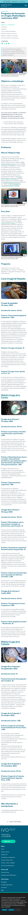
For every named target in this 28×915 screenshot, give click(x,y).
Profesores (4, 27)
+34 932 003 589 (6, 836)
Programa (4, 29)
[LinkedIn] (6, 43)
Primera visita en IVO (7, 860)
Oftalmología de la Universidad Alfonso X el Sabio (11, 184)
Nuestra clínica (5, 872)
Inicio (2, 849)
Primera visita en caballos (8, 863)
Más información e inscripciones (10, 38)
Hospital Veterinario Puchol (11, 182)
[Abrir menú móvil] (26, 5)
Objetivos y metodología (8, 24)
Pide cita (7, 841)
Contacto (22, 1)
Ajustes (18, 909)
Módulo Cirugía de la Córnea (10, 396)
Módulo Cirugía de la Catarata (10, 643)
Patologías (4, 882)
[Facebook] (2, 43)
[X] (4, 43)
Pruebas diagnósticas (6, 884)
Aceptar (4, 909)
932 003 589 (6, 1)
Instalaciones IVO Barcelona (8, 875)
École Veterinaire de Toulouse (11, 222)
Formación (4, 887)
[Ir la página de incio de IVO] (6, 5)
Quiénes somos (5, 852)
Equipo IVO (4, 854)
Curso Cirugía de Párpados (13, 278)
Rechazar (11, 909)
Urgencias (15, 1)
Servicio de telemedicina (7, 865)
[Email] (9, 43)
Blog (2, 890)
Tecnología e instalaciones (8, 857)
